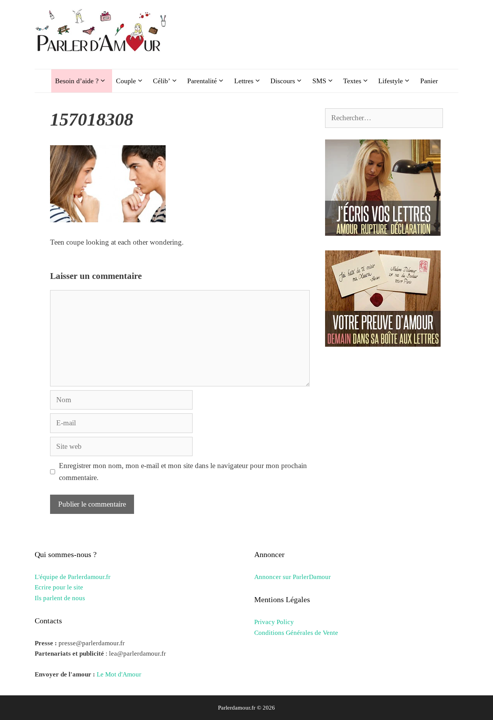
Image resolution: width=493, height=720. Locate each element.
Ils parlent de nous (60, 598)
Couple (126, 81)
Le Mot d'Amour (119, 674)
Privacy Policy (274, 622)
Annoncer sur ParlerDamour (292, 577)
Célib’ (161, 81)
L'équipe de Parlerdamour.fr (73, 577)
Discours (282, 81)
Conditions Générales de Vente (296, 632)
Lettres (243, 81)
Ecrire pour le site (59, 587)
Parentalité (202, 81)
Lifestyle (390, 81)
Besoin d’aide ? (77, 81)
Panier (429, 81)
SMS (319, 81)
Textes (352, 81)
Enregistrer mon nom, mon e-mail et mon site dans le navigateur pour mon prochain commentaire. (183, 471)
